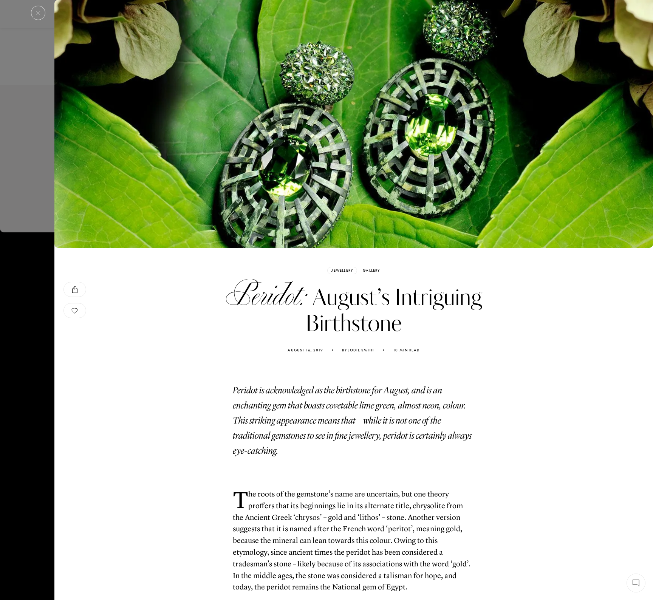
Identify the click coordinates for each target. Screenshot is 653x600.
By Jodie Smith (358, 350)
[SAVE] (74, 310)
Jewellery (342, 270)
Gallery (371, 270)
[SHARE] (74, 289)
